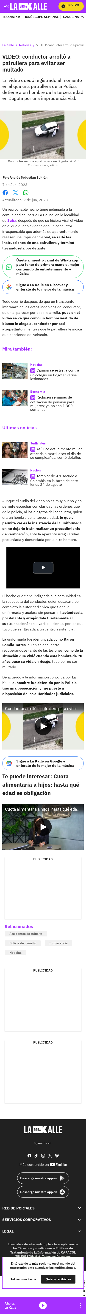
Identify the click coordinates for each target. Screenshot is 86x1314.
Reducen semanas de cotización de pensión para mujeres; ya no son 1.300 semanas (52, 403)
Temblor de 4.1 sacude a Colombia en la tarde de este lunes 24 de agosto (54, 480)
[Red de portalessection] (79, 1208)
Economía (37, 392)
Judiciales (38, 443)
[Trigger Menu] (6, 6)
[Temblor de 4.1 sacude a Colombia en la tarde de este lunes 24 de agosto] (15, 477)
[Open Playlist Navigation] (80, 1305)
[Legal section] (79, 1231)
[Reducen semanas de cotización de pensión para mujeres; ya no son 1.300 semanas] (15, 398)
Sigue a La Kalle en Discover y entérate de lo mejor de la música (45, 286)
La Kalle (8, 45)
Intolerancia (58, 943)
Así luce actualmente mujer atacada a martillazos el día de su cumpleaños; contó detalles (56, 453)
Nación (35, 470)
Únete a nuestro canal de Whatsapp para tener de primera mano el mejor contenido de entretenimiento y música (47, 267)
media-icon (43, 1305)
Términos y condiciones (35, 1248)
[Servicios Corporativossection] (79, 1220)
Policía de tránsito (22, 943)
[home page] (43, 1129)
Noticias (25, 45)
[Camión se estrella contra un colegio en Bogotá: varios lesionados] (15, 371)
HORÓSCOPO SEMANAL (41, 17)
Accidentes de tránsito (25, 934)
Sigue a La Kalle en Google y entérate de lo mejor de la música (45, 763)
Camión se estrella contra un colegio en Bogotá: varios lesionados (54, 374)
